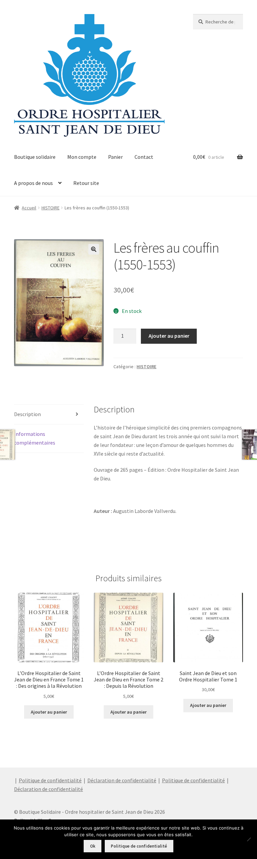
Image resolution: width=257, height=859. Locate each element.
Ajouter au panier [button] (49, 712)
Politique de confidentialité (50, 780)
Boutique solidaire (35, 156)
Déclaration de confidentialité (121, 780)
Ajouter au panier (169, 335)
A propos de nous (33, 183)
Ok (92, 846)
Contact (144, 156)
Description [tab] (27, 414)
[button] (93, 249)
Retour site (86, 183)
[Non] (248, 839)
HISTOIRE (50, 208)
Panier (115, 156)
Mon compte (81, 156)
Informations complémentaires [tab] (34, 438)
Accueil (29, 208)
